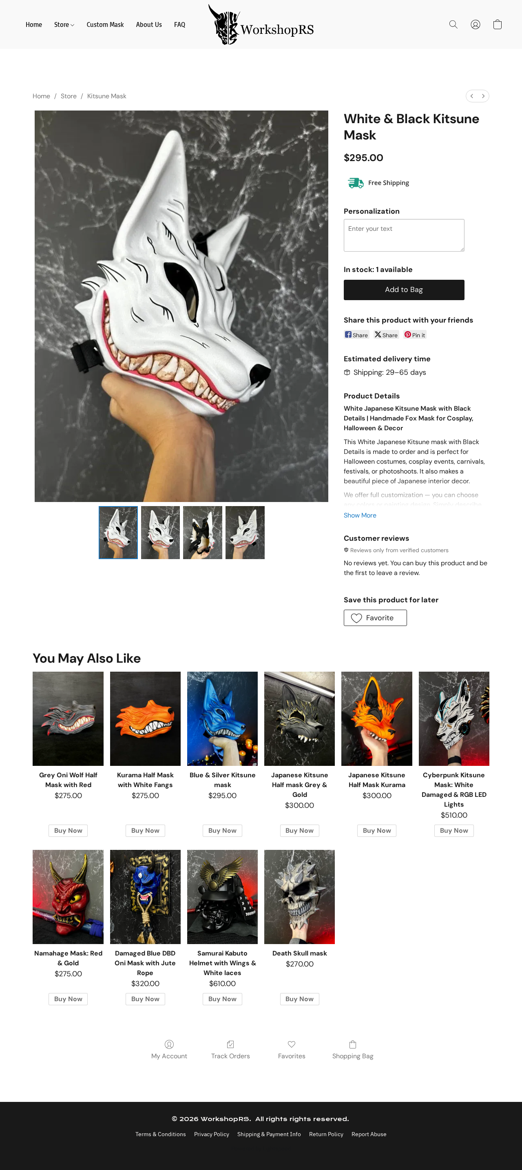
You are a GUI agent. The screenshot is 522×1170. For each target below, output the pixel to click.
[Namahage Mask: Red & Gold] (68, 897)
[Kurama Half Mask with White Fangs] (145, 719)
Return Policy (326, 1134)
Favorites (291, 1056)
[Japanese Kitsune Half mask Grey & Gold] (299, 719)
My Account (169, 1056)
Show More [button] (360, 515)
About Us (149, 24)
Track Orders (230, 1056)
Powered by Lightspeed (261, 1148)
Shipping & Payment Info (269, 1134)
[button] (261, 24)
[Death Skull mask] (299, 897)
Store (62, 24)
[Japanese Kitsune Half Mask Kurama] (376, 719)
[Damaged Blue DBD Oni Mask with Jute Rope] (145, 897)
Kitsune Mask (106, 96)
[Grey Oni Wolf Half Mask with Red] (68, 719)
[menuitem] (472, 96)
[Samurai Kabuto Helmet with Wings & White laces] (222, 897)
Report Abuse (369, 1134)
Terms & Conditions (160, 1134)
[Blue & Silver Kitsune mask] (222, 719)
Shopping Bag (353, 1056)
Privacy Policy (211, 1134)
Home (34, 24)
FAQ (179, 24)
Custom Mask (105, 24)
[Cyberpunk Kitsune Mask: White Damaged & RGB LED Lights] (454, 719)
